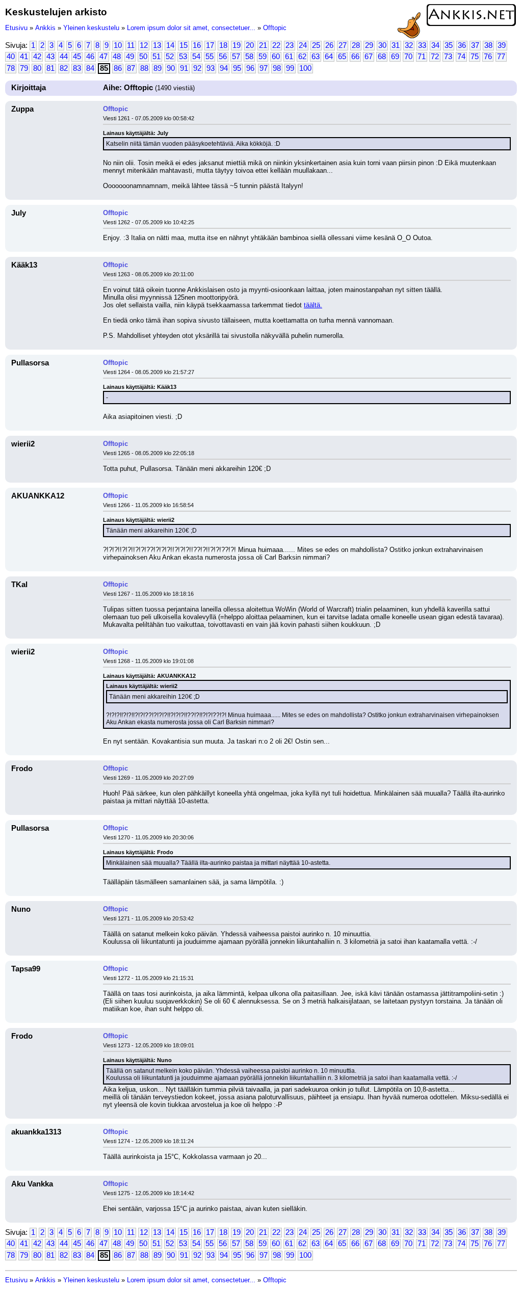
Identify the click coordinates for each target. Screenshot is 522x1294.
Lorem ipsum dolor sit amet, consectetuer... (191, 28)
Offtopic (274, 28)
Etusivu (16, 28)
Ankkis (45, 28)
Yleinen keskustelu (91, 28)
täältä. (313, 305)
